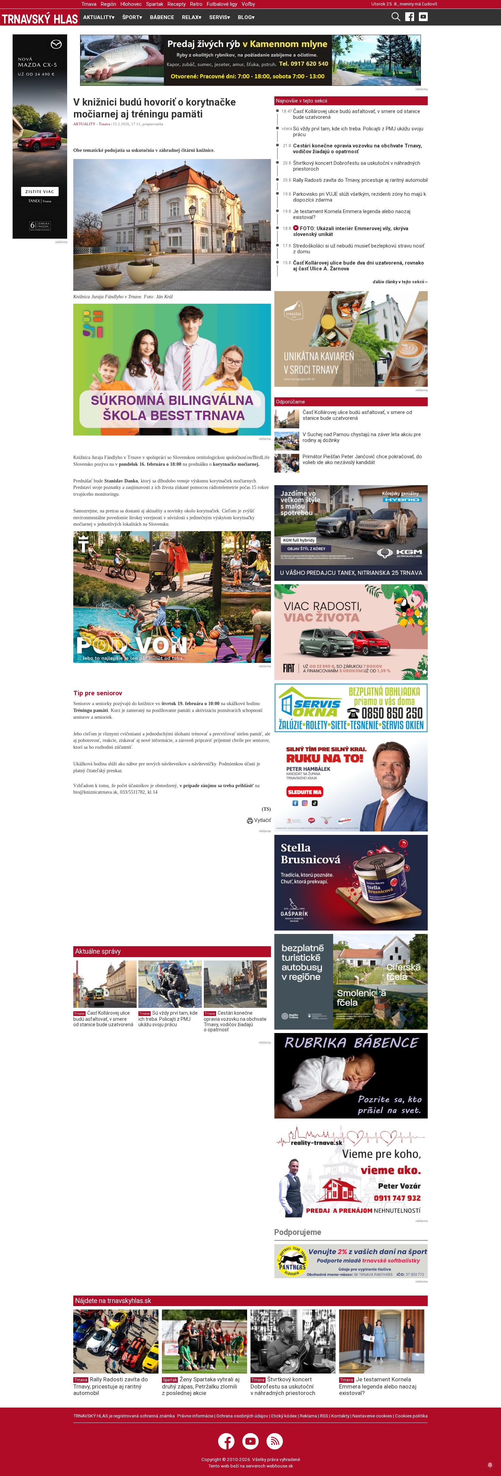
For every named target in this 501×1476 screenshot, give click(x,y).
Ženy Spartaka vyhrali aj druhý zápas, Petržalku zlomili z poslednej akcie (201, 1386)
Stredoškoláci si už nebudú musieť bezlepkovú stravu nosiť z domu (358, 249)
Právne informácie (195, 1415)
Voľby (248, 4)
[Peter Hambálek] (351, 783)
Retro (196, 4)
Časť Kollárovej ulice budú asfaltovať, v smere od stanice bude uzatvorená (103, 1018)
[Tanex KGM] (351, 533)
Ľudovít (429, 3)
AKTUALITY (84, 124)
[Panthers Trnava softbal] (351, 1261)
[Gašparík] (351, 883)
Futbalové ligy (222, 4)
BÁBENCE (162, 17)
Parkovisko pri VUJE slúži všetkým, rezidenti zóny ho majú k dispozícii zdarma (359, 197)
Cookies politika (411, 1415)
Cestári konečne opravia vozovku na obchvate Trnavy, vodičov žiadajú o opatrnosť (235, 1021)
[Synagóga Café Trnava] (351, 339)
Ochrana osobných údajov (242, 1415)
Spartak (154, 4)
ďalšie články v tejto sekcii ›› (400, 282)
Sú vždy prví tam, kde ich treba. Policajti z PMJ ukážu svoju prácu (168, 1018)
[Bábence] (351, 1075)
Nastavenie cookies (372, 1415)
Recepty (177, 4)
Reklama (308, 1415)
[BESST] (172, 369)
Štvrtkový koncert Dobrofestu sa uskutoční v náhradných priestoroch (356, 166)
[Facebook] (409, 16)
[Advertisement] (130, 882)
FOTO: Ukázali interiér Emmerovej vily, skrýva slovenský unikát (350, 231)
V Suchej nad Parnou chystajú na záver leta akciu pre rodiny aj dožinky (362, 437)
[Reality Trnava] (351, 1170)
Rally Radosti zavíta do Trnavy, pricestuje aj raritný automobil (360, 180)
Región (108, 4)
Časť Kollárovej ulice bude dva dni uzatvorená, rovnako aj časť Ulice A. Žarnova (358, 266)
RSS (324, 1415)
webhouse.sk (280, 1466)
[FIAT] (351, 632)
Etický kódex (284, 1415)
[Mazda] (39, 136)
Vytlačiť (262, 820)
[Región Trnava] (351, 982)
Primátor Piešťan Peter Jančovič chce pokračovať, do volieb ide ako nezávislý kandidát (362, 459)
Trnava (88, 4)
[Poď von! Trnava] (172, 597)
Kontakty (340, 1415)
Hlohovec (131, 4)
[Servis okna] (351, 707)
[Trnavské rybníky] (250, 60)
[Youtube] (423, 16)
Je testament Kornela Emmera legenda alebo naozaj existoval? (351, 214)
